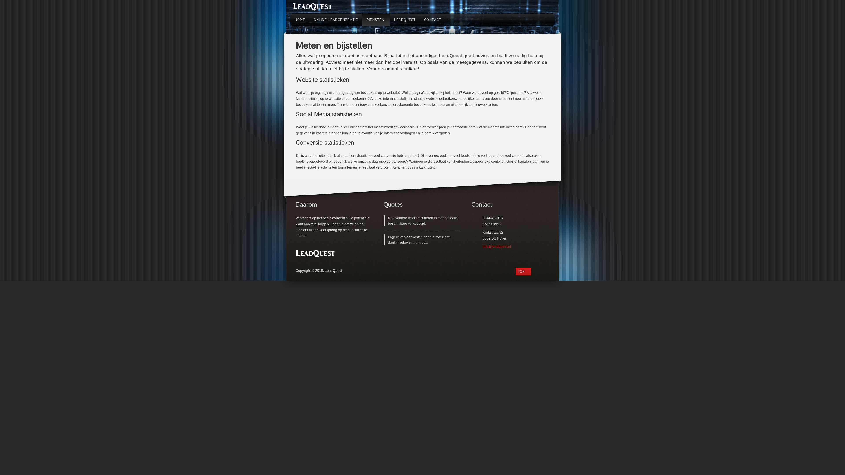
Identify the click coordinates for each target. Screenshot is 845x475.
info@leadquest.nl (497, 246)
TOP (521, 271)
